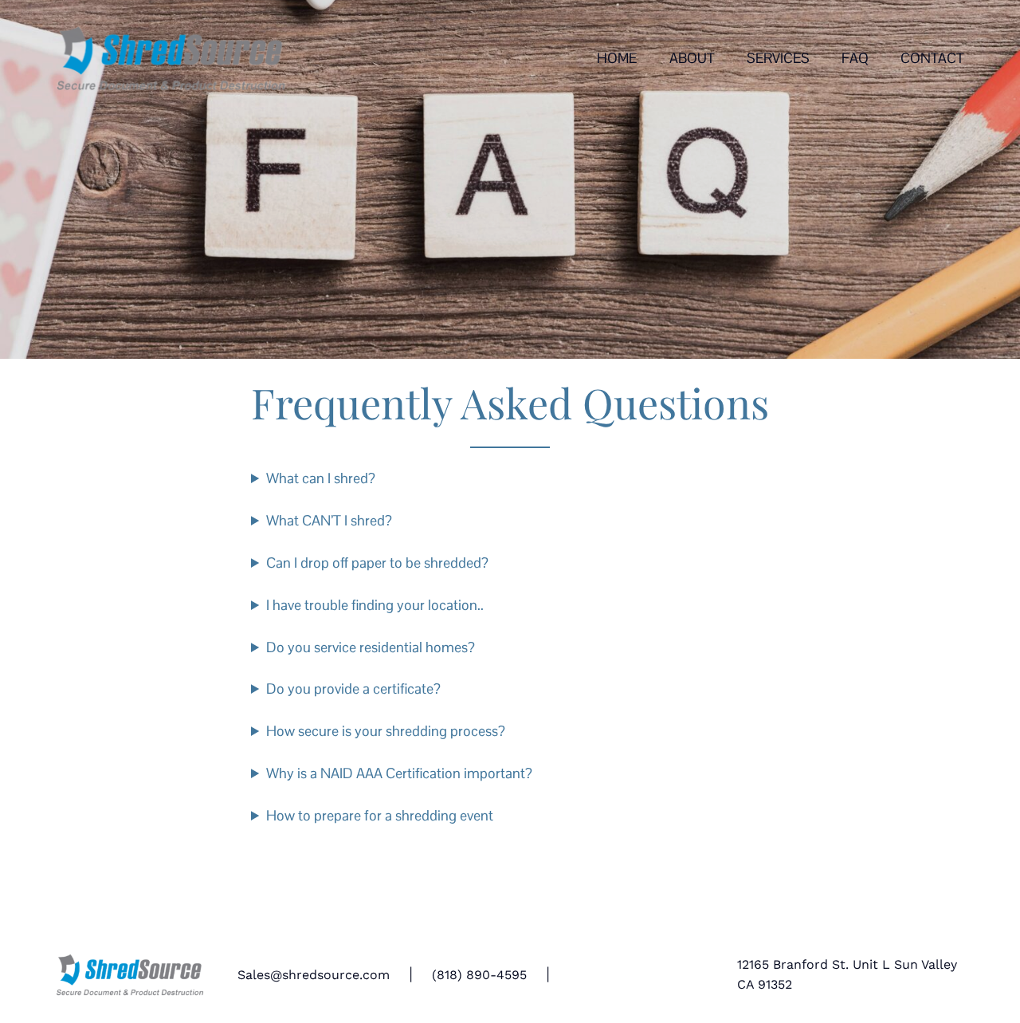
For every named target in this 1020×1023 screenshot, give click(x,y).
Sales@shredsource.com (313, 974)
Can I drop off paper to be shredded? (377, 562)
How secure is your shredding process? (385, 731)
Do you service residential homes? (370, 647)
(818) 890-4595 (479, 974)
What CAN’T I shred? (329, 520)
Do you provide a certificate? (353, 688)
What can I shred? (320, 478)
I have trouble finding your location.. (375, 605)
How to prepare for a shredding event (379, 815)
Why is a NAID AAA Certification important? (399, 773)
